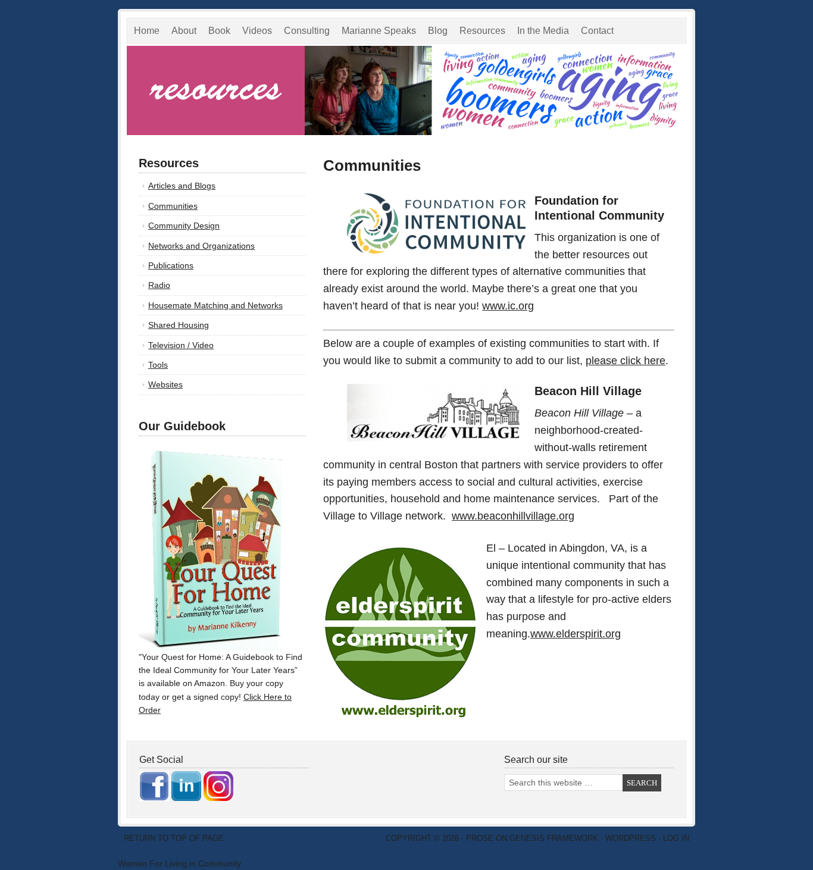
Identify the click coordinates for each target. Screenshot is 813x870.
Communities (173, 206)
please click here (625, 361)
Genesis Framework (553, 838)
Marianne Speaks (376, 33)
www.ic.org (508, 306)
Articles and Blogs (181, 185)
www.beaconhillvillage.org (513, 516)
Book (219, 31)
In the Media (540, 33)
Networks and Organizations (201, 246)
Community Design (184, 225)
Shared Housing (178, 325)
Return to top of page (174, 838)
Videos (257, 31)
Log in (676, 838)
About (183, 31)
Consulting (307, 31)
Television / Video (181, 345)
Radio (159, 285)
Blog (438, 31)
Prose (479, 838)
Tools (158, 365)
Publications (170, 265)
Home (147, 31)
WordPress (630, 838)
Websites (165, 384)
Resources (482, 31)
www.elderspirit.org (575, 634)
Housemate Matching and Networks (215, 305)
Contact (597, 31)
